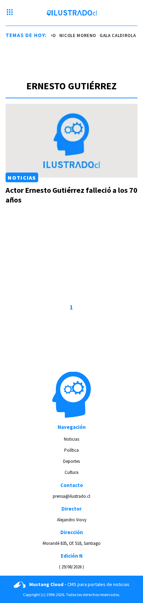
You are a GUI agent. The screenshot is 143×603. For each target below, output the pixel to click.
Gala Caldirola (116, 35)
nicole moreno (76, 35)
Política (71, 450)
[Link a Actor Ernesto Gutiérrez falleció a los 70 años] (71, 141)
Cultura (71, 472)
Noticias (22, 177)
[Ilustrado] (72, 13)
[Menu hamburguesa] (10, 13)
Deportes (71, 461)
